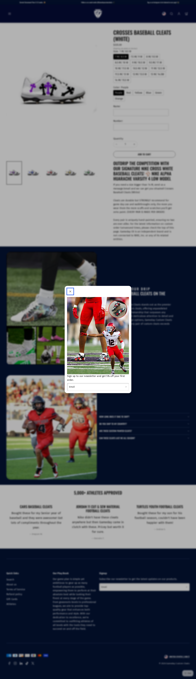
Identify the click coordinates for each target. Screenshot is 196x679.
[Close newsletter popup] (70, 291)
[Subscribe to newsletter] (126, 387)
